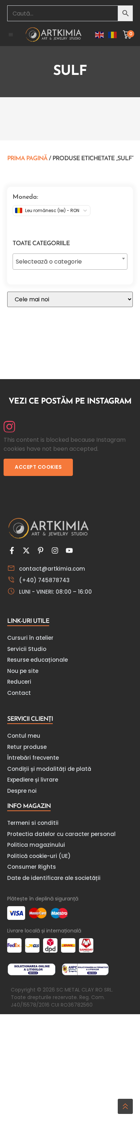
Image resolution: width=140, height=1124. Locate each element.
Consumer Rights (31, 867)
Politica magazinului (36, 845)
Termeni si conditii (33, 823)
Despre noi (22, 791)
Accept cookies (38, 467)
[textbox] (70, 262)
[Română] (112, 34)
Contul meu (23, 735)
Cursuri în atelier (30, 638)
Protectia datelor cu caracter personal (61, 834)
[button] (10, 34)
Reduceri (19, 681)
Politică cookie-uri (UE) (39, 856)
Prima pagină (27, 159)
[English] (99, 34)
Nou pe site (22, 671)
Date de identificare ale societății (54, 878)
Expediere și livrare (32, 779)
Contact (19, 693)
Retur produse (27, 747)
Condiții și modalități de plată (49, 769)
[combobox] (70, 261)
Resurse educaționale (37, 660)
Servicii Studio (26, 649)
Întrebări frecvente (33, 757)
